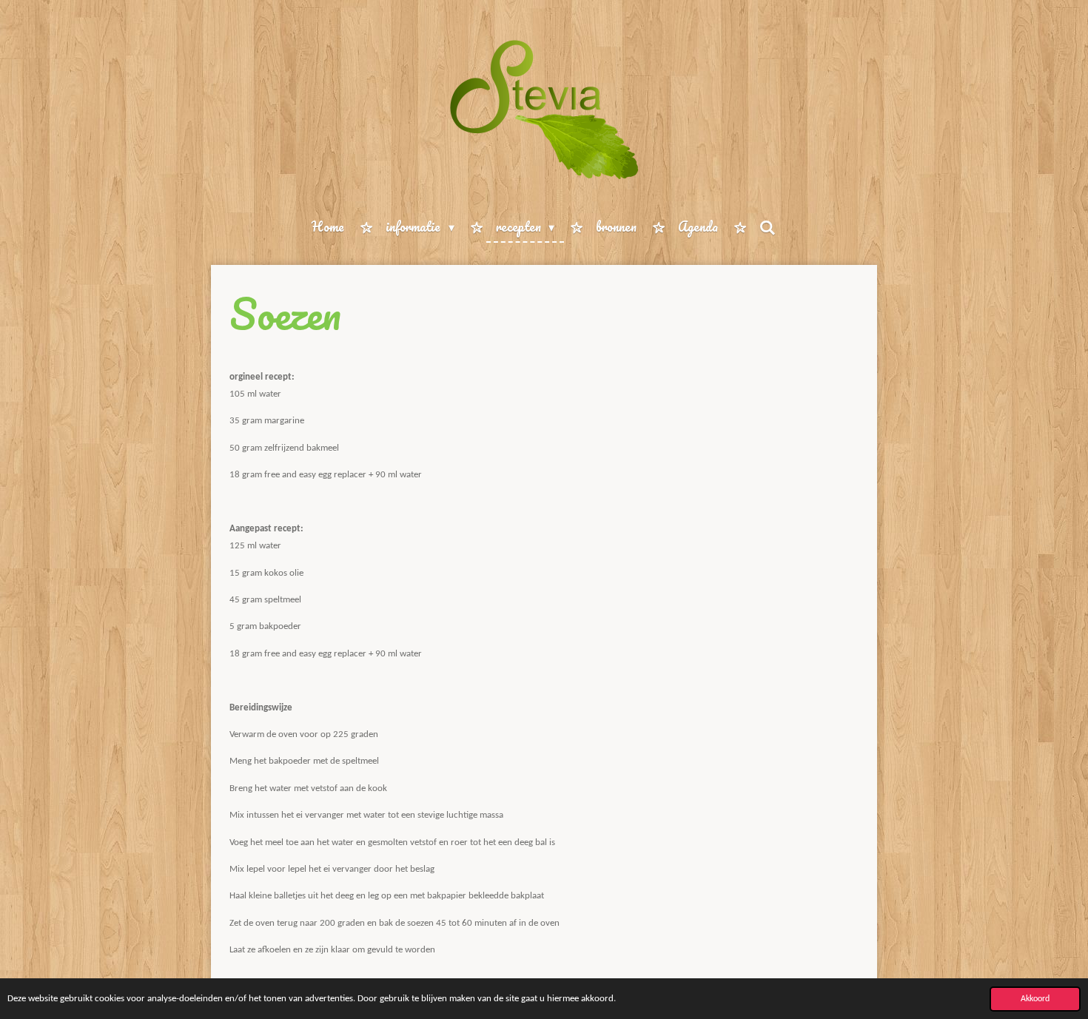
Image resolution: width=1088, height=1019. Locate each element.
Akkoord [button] (1035, 999)
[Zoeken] (767, 227)
